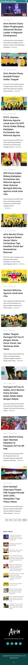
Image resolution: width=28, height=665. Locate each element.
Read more (14, 47)
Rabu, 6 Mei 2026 (7, 20)
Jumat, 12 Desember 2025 (9, 230)
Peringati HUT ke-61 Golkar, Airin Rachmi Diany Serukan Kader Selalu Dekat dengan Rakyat (13, 393)
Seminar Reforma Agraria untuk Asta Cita (13, 293)
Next (24, 520)
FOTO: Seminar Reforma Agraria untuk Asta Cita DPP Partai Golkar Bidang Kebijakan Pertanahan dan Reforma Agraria (13, 126)
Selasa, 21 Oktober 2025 (9, 330)
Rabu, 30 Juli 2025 (7, 483)
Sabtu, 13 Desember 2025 (9, 113)
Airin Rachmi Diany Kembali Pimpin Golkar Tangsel (13, 76)
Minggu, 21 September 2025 (10, 433)
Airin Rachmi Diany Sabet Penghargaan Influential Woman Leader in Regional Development (13, 29)
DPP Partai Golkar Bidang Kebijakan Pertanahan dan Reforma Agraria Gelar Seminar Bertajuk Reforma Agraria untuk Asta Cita (15, 567)
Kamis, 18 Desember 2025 (9, 69)
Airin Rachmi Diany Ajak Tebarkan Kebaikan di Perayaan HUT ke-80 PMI (13, 442)
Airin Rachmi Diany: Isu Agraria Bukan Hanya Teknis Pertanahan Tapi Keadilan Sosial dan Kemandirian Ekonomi (13, 243)
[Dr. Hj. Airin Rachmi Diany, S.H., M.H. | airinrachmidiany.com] (11, 1)
